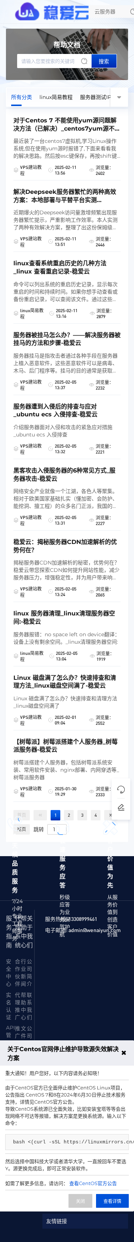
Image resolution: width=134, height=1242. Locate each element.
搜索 (104, 61)
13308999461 (82, 918)
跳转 (39, 829)
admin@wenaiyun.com (94, 929)
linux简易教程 (56, 97)
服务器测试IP (95, 97)
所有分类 (21, 97)
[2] (111, 815)
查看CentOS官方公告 (93, 1183)
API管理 (10, 1035)
